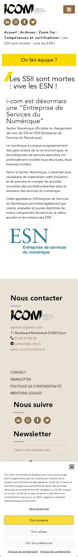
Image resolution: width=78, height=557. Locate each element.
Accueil (10, 32)
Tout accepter (39, 520)
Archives (27, 32)
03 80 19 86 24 (26, 338)
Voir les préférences (39, 543)
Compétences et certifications (31, 38)
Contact (18, 372)
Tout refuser (39, 532)
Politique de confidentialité (23, 551)
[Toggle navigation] (69, 9)
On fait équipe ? (39, 60)
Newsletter (20, 379)
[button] (72, 467)
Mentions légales (26, 393)
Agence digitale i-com (26, 327)
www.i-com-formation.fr (27, 349)
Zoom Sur (47, 32)
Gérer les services (39, 508)
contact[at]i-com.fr (28, 344)
